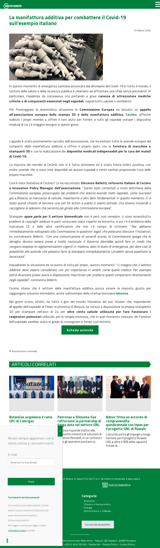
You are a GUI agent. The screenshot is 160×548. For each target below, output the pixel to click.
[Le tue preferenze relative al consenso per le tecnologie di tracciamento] (7, 541)
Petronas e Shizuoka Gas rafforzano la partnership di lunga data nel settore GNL (79, 420)
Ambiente (89, 501)
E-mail (12, 454)
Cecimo (131, 114)
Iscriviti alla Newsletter (97, 524)
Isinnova (122, 293)
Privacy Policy (110, 544)
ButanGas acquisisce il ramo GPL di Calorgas (30, 419)
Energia (88, 508)
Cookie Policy (127, 544)
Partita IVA (94, 544)
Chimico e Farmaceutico (97, 504)
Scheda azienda (80, 329)
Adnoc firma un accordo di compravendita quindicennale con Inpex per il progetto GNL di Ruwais (127, 422)
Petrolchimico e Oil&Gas (97, 511)
